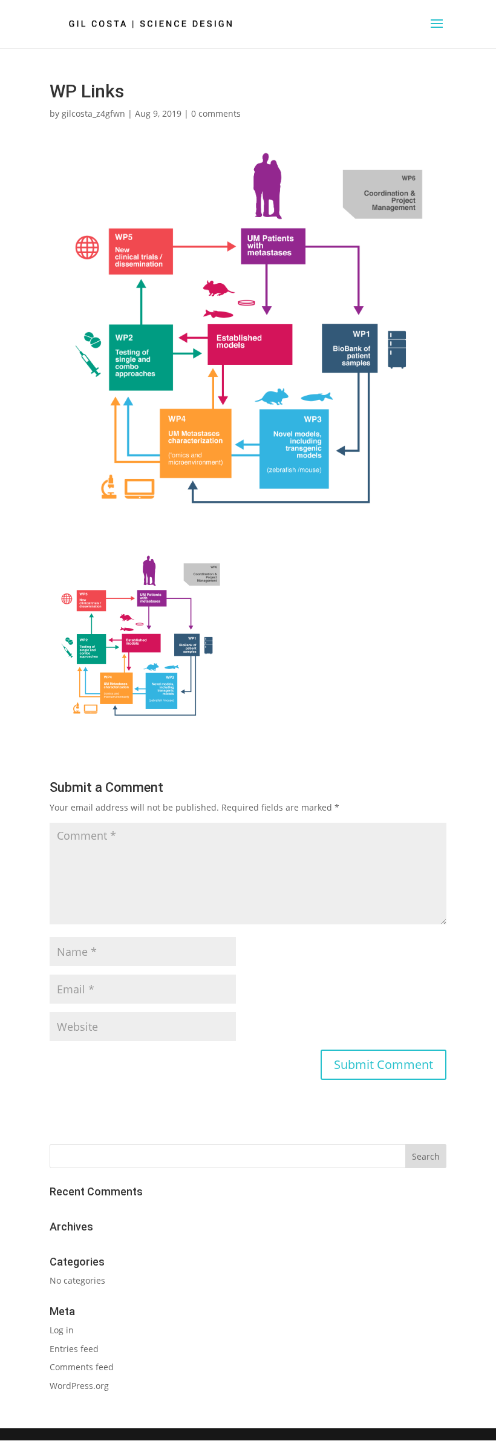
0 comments (216, 113)
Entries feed (74, 1348)
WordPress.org (79, 1385)
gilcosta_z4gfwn (93, 113)
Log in (62, 1330)
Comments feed (82, 1367)
